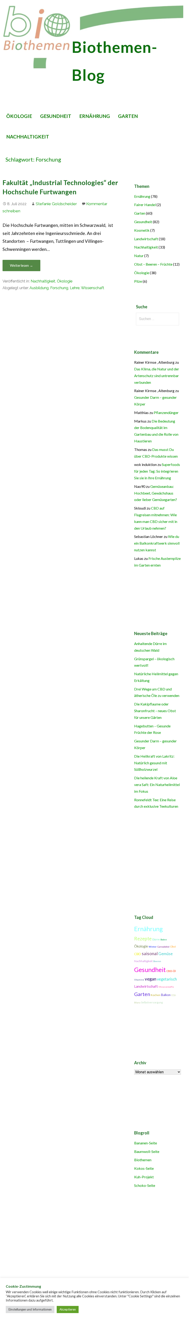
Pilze (138, 281)
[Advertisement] (92, 1246)
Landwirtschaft (146, 239)
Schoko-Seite (144, 1185)
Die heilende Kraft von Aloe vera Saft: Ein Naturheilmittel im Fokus (157, 784)
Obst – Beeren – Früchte (153, 264)
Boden (163, 939)
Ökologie (19, 116)
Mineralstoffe (166, 986)
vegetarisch (167, 979)
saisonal (150, 953)
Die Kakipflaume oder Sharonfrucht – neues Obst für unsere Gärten (155, 711)
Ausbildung (39, 288)
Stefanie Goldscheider (56, 203)
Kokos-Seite (144, 1168)
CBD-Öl (171, 970)
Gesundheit (55, 116)
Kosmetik (142, 230)
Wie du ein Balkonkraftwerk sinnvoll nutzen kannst (157, 543)
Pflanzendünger (166, 412)
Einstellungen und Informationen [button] (30, 1309)
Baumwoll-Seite (146, 1151)
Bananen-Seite (145, 1143)
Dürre (156, 939)
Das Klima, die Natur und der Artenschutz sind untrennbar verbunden (156, 375)
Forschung (59, 288)
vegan (150, 978)
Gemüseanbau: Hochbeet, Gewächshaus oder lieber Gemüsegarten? (155, 493)
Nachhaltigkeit (27, 136)
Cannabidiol (163, 946)
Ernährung (94, 116)
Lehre (75, 288)
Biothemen (142, 1160)
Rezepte (143, 938)
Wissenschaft (92, 288)
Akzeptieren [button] (67, 1309)
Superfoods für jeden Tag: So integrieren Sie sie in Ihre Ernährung (157, 471)
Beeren (157, 961)
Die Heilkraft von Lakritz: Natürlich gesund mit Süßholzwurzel (154, 763)
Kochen (155, 994)
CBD (137, 954)
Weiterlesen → (21, 265)
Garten (128, 116)
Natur (139, 255)
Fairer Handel (145, 204)
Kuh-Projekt (144, 1177)
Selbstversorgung (152, 1002)
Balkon (166, 995)
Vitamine (139, 979)
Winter (153, 946)
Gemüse (165, 953)
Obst (173, 946)
